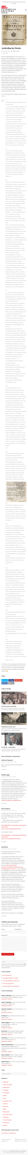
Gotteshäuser (6, 1092)
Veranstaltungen (7, 1120)
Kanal (4, 1098)
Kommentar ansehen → (7, 999)
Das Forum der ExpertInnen (8, 1133)
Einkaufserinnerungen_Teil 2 (8, 726)
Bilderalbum (6, 1087)
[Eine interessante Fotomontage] (14, 698)
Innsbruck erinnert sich (8, 11)
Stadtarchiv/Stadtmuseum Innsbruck (17, 1151)
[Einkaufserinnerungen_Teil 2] (14, 718)
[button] (4, 680)
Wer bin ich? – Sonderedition (8, 747)
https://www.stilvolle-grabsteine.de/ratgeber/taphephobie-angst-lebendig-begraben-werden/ (12, 867)
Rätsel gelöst (6, 1111)
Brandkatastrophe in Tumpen (10, 978)
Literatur (5, 1103)
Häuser (4, 713)
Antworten (3, 769)
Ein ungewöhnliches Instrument (11, 980)
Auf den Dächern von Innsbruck (11, 986)
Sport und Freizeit (7, 1114)
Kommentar (4, 935)
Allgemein (5, 692)
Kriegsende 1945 (7, 1101)
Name (3, 929)
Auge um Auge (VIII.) (8, 983)
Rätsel (4, 1109)
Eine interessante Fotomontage (8, 706)
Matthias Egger (16, 51)
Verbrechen (6, 1122)
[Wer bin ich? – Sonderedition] (14, 739)
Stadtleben (6, 1117)
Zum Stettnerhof (7, 975)
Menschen (5, 53)
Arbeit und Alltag (7, 1084)
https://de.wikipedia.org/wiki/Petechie (11, 800)
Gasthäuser (6, 1090)
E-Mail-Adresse (18, 929)
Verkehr (5, 1125)
